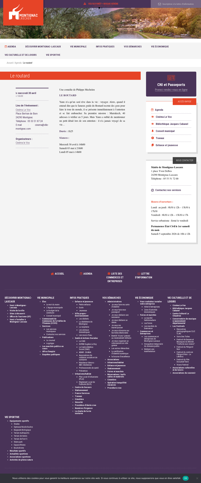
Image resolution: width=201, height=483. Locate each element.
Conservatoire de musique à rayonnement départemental (184, 321)
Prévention (83, 371)
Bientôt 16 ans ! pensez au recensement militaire (121, 337)
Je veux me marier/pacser (117, 326)
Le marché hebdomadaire (150, 319)
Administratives (114, 301)
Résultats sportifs (18, 451)
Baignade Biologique (22, 430)
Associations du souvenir (184, 373)
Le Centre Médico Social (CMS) (86, 348)
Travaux (78, 396)
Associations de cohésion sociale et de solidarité (88, 357)
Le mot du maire (52, 304)
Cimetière (79, 399)
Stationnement (81, 390)
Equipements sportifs (19, 421)
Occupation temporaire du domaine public (153, 345)
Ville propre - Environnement (81, 314)
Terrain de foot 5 (20, 439)
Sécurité (79, 402)
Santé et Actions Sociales (86, 338)
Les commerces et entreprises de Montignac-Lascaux (152, 338)
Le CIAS (82, 341)
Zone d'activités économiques (150, 311)
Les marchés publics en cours (53, 347)
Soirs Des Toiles (183, 336)
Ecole (81, 307)
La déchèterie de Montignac (85, 323)
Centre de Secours (83, 387)
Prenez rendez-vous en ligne (171, 89)
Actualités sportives (19, 454)
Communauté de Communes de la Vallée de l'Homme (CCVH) (54, 321)
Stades (16, 424)
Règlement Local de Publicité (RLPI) (87, 383)
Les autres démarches (120, 348)
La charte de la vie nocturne (83, 412)
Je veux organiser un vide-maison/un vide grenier (120, 343)
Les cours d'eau (85, 335)
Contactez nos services (55, 334)
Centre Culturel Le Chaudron (181, 314)
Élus (44, 301)
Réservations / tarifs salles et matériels (116, 375)
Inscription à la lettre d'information (178, 3)
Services (46, 326)
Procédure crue (114, 388)
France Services (82, 393)
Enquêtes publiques (51, 354)
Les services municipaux (51, 330)
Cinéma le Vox (23, 142)
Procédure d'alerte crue (85, 405)
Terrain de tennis (20, 436)
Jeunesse (83, 310)
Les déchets (84, 319)
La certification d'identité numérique (119, 352)
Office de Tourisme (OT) (20, 316)
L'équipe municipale (54, 307)
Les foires (148, 323)
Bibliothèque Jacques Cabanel (182, 309)
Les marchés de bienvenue (150, 327)
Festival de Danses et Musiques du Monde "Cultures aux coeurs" (186, 341)
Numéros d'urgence (83, 408)
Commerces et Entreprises (146, 332)
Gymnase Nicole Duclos (23, 427)
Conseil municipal (53, 316)
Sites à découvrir (17, 313)
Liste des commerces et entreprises (115, 277)
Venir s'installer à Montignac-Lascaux (18, 320)
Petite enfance (84, 304)
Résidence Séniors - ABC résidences (87, 363)
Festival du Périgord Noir (185, 348)
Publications (48, 337)
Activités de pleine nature (21, 460)
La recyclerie (84, 327)
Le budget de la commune (52, 311)
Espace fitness (19, 445)
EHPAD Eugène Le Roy (88, 344)
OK (185, 478)
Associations (113, 359)
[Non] (197, 478)
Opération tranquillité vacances (116, 383)
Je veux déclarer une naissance (119, 316)
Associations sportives (20, 457)
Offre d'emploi (48, 351)
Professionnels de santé (88, 368)
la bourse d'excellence (120, 356)
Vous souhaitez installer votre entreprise (151, 302)
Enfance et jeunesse (84, 301)
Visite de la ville (17, 310)
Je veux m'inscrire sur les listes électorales (120, 331)
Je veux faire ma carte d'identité (120, 305)
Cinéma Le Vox (23, 109)
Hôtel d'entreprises (152, 307)
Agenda (11, 46)
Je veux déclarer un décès (119, 321)
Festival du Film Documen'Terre (183, 360)
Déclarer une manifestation (149, 350)
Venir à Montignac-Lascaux (18, 306)
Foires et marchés (115, 371)
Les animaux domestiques (84, 331)
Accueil (10, 63)
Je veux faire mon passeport (118, 311)
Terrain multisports (21, 433)
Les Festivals (179, 326)
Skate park (18, 442)
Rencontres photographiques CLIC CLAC (186, 331)
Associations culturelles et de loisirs (184, 369)
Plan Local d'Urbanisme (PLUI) (88, 378)
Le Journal (50, 340)
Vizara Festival (182, 365)
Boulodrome (19, 448)
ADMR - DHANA (85, 352)
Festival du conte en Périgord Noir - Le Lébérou (185, 354)
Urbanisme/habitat (83, 374)
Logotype (50, 343)
